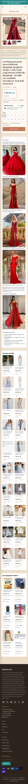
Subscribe (6, 763)
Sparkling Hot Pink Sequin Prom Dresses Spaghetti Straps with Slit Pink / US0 (20, 617)
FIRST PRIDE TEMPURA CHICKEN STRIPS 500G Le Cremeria (7, 591)
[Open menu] (2, 7)
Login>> (7, 601)
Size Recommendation (15, 123)
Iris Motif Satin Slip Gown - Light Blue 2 (19, 368)
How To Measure (6, 125)
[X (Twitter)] (19, 702)
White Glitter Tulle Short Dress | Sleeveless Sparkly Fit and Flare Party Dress (19, 561)
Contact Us (5, 726)
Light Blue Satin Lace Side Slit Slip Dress (19, 411)
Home (2, 50)
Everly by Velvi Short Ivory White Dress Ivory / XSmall (19, 518)
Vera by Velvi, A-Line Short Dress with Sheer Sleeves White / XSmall (19, 539)
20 (11, 119)
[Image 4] (19, 42)
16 (4, 119)
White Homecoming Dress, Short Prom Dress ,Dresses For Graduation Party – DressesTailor (19, 475)
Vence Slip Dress (7, 410)
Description (5, 140)
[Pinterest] (22, 702)
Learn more (6, 101)
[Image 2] (9, 42)
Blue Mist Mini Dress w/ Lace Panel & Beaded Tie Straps (7, 368)
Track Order (5, 732)
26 (23, 119)
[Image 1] (5, 42)
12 (19, 115)
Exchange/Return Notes (9, 332)
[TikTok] (15, 702)
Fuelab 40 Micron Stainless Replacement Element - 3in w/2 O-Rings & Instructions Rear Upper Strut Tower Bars (7, 617)
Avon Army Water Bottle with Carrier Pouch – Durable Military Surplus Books (19, 591)
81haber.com (14, 11)
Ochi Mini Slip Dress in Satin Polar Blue (7, 454)
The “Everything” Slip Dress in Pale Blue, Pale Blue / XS (7, 432)
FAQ (3, 729)
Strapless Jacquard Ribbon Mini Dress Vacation (7, 643)
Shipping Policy (6, 748)
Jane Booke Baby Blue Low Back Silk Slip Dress (20, 389)
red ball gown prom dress (12, 50)
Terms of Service (6, 745)
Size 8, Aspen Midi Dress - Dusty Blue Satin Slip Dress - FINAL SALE (19, 432)
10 (15, 115)
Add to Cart (14, 129)
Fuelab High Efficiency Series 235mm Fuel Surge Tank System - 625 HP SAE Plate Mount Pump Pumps (20, 643)
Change (22, 105)
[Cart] (25, 7)
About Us (4, 724)
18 (8, 119)
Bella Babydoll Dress (7, 517)
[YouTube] (11, 702)
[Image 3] (14, 42)
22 (15, 119)
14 (22, 115)
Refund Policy (5, 740)
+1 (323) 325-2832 (6, 713)
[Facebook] (3, 702)
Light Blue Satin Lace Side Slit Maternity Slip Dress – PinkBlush (7, 389)
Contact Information (7, 751)
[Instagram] (7, 702)
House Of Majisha (19, 495)
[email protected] (15, 341)
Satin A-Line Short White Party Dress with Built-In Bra (7, 539)
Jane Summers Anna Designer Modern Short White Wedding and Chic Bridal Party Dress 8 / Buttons (7, 475)
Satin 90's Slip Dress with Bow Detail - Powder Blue (19, 454)
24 (19, 119)
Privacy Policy (5, 742)
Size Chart (6, 123)
